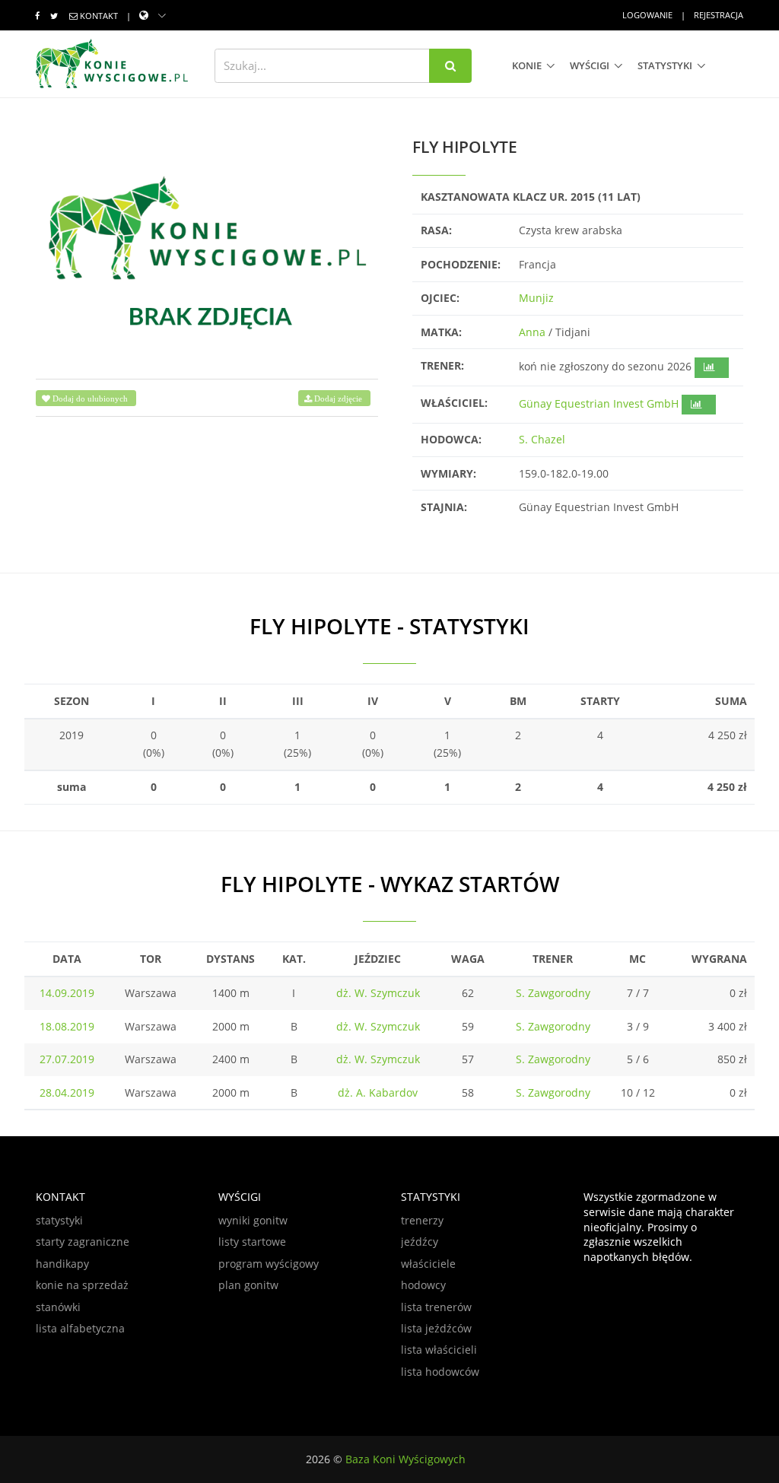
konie (527, 65)
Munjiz (536, 298)
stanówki (58, 1307)
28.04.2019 (67, 1092)
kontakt (99, 15)
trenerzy (422, 1220)
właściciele (428, 1263)
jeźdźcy (419, 1241)
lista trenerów (436, 1307)
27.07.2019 (67, 1059)
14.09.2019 (67, 993)
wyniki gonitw (253, 1220)
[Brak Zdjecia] (207, 250)
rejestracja (718, 15)
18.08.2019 (67, 1026)
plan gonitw (248, 1285)
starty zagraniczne (82, 1241)
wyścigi (589, 65)
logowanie (647, 15)
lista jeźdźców (436, 1328)
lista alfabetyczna (80, 1328)
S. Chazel (542, 439)
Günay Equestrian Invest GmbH (599, 403)
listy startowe (252, 1241)
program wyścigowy (268, 1263)
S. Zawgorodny (553, 993)
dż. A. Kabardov (378, 1092)
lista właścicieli (439, 1349)
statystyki (665, 65)
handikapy (62, 1263)
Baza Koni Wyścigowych (405, 1459)
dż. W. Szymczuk (378, 993)
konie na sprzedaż (82, 1285)
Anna (532, 332)
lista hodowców (440, 1371)
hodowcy (423, 1285)
